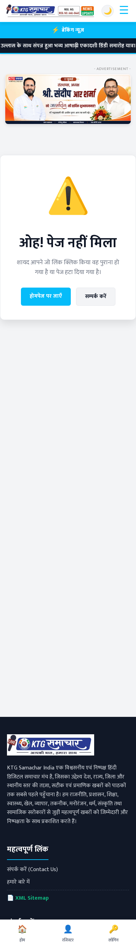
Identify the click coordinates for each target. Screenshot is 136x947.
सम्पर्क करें (95, 296)
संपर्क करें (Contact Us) (32, 869)
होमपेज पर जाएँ (46, 296)
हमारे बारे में (18, 882)
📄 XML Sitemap (28, 898)
